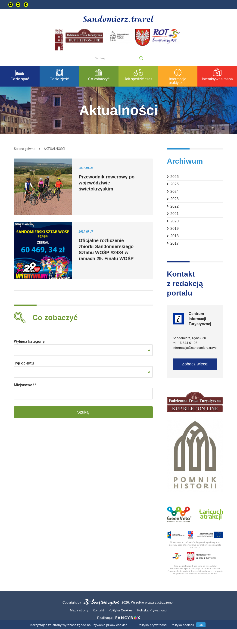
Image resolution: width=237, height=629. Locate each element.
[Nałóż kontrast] (26, 4)
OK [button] (201, 625)
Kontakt (98, 610)
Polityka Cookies (121, 610)
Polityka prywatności (152, 625)
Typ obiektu (24, 363)
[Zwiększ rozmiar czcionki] (10, 4)
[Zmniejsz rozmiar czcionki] (18, 4)
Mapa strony (79, 610)
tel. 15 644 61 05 (185, 343)
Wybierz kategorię (29, 341)
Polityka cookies (182, 625)
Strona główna (24, 149)
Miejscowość (25, 385)
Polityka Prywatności (152, 610)
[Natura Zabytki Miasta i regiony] (83, 350)
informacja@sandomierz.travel (195, 347)
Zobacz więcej (195, 364)
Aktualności (54, 149)
